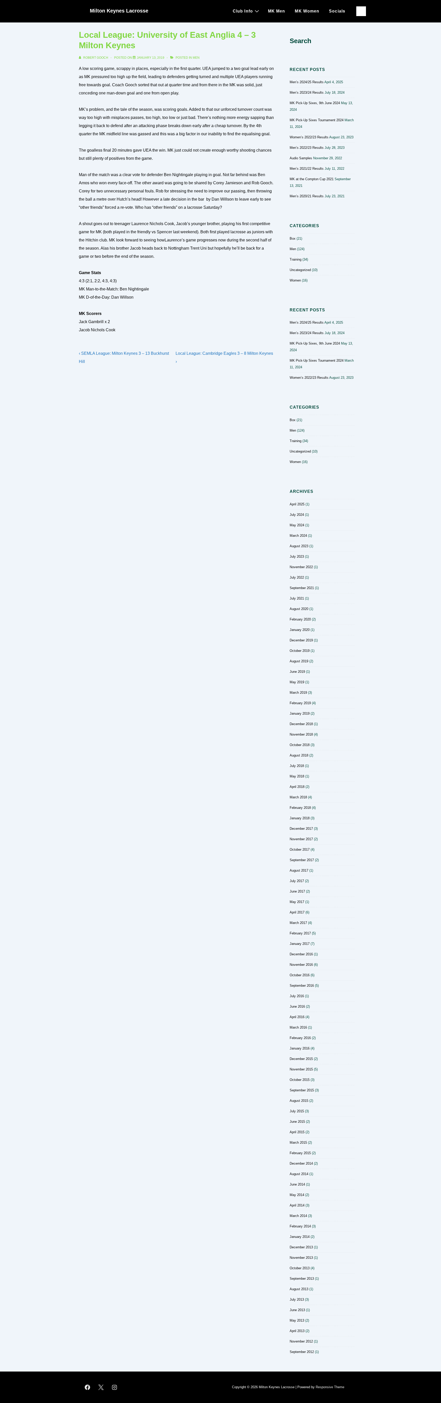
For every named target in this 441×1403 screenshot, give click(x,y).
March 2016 (298, 1027)
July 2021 (297, 598)
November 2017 (301, 839)
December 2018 (301, 724)
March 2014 (298, 1216)
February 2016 (300, 1038)
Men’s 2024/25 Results (307, 82)
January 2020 (300, 630)
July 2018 (297, 766)
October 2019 (300, 651)
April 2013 (297, 1331)
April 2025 (297, 504)
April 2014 (297, 1205)
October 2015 (300, 1080)
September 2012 (302, 1352)
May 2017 (297, 902)
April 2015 (297, 1132)
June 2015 (297, 1122)
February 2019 (300, 703)
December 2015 (301, 1059)
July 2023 (297, 556)
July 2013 (297, 1299)
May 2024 (297, 525)
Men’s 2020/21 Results (307, 196)
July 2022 (297, 577)
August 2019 (299, 661)
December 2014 (301, 1163)
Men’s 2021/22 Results (307, 168)
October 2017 (300, 849)
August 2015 (299, 1101)
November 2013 (301, 1258)
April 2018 (297, 787)
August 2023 (299, 546)
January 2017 (300, 944)
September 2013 (302, 1278)
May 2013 (297, 1320)
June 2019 (297, 672)
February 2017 (300, 933)
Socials (337, 11)
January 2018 (300, 818)
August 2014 (299, 1174)
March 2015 (298, 1142)
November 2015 (301, 1069)
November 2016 (301, 965)
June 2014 (297, 1184)
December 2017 (301, 829)
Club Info (243, 11)
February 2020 (300, 619)
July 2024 (297, 515)
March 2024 (298, 536)
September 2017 (302, 860)
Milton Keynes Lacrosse (119, 11)
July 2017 (297, 881)
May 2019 (297, 682)
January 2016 (300, 1048)
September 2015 (302, 1090)
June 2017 (297, 891)
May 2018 (297, 776)
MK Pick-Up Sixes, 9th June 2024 (315, 103)
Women (295, 280)
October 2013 (300, 1268)
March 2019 (298, 692)
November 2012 (301, 1341)
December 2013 (301, 1247)
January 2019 (300, 713)
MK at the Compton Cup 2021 (312, 179)
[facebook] (87, 1387)
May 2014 (297, 1195)
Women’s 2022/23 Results (309, 137)
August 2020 (299, 609)
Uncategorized (300, 270)
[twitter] (101, 1387)
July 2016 (297, 996)
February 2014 (300, 1226)
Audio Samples (301, 158)
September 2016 (302, 985)
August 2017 (299, 870)
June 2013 (297, 1310)
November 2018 (301, 734)
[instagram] (114, 1387)
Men (196, 57)
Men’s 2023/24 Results (307, 92)
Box (293, 238)
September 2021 (302, 588)
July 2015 (297, 1111)
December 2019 (301, 640)
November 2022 (301, 567)
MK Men (276, 11)
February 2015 (300, 1153)
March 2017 (298, 923)
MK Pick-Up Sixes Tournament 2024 (317, 120)
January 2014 (300, 1237)
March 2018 (298, 797)
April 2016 (297, 1017)
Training (295, 259)
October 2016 (300, 975)
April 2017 (297, 912)
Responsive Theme (330, 1387)
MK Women (307, 11)
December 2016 (301, 954)
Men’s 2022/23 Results (307, 148)
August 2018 (299, 755)
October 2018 (300, 745)
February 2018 (300, 808)
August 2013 (299, 1289)
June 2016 (297, 1006)
